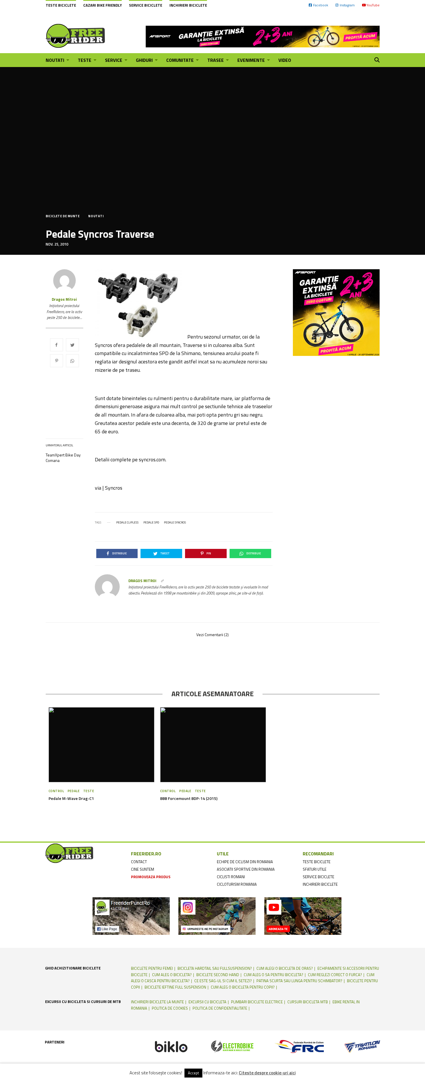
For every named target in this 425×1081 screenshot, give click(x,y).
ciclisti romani (231, 877)
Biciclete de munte (63, 216)
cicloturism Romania (237, 884)
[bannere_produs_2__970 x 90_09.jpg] (263, 35)
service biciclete (318, 877)
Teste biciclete (61, 5)
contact (139, 862)
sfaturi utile (314, 869)
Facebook (320, 5)
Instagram (347, 5)
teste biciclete (316, 862)
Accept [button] (193, 1073)
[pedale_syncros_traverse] (141, 304)
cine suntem (142, 869)
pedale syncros (175, 522)
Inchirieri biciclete (188, 5)
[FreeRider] (76, 36)
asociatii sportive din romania (246, 869)
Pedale (74, 791)
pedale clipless (127, 522)
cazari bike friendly (102, 5)
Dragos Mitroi (64, 299)
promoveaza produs (151, 877)
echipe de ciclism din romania (245, 862)
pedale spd (151, 522)
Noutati (96, 216)
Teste (88, 791)
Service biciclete (145, 5)
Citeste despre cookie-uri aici (267, 1073)
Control (56, 791)
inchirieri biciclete (320, 884)
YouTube (373, 5)
